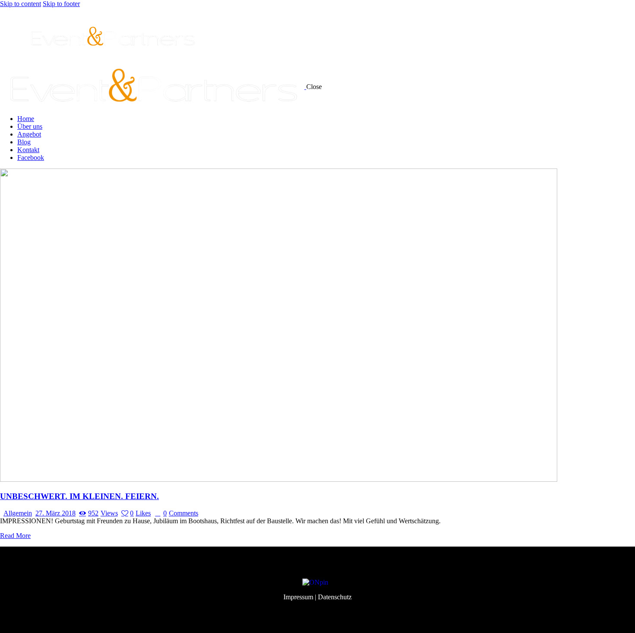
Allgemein (17, 513)
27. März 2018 (55, 513)
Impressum (298, 597)
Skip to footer (61, 3)
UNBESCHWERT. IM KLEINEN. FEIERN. (79, 496)
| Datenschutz (333, 597)
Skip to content (20, 3)
